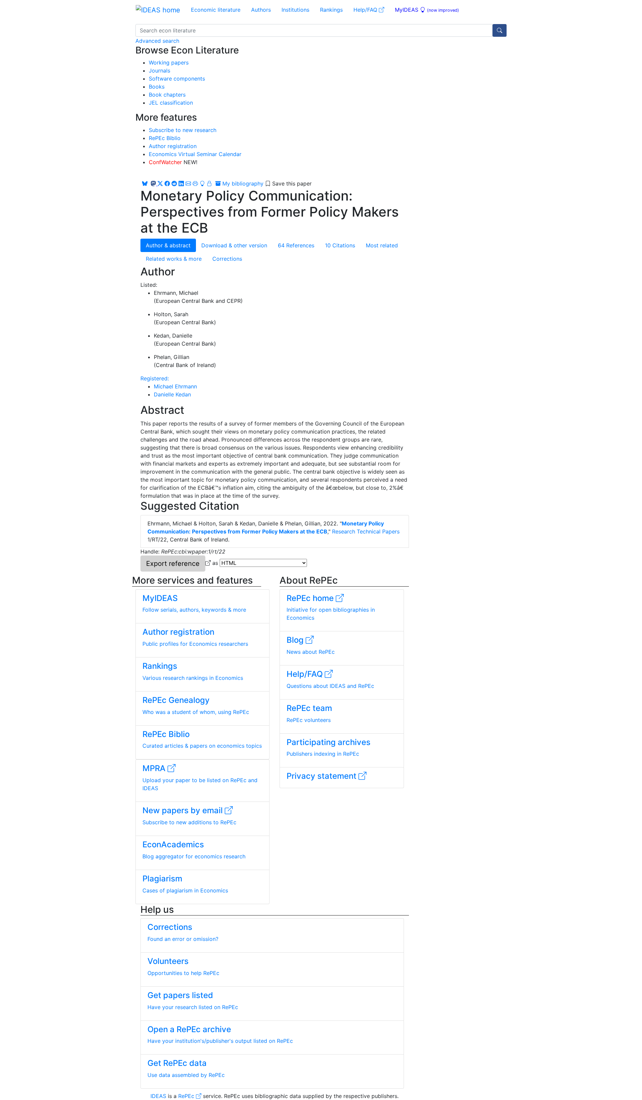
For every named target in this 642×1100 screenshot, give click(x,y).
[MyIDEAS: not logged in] (207, 183)
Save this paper (292, 183)
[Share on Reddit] (174, 183)
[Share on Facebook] (167, 183)
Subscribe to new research (182, 130)
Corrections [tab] (227, 258)
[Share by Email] (188, 183)
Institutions (295, 9)
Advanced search (157, 40)
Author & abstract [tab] (168, 245)
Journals (159, 70)
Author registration (173, 146)
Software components (177, 78)
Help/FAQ (366, 9)
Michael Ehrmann (175, 386)
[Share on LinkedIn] (181, 183)
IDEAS (158, 1096)
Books (157, 86)
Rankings (331, 9)
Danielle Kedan (172, 394)
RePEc (187, 1096)
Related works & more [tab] (174, 258)
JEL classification (171, 102)
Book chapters (167, 94)
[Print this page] (195, 183)
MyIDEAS (427, 9)
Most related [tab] (382, 245)
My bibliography (242, 183)
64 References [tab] (296, 245)
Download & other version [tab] (234, 245)
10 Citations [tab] (340, 245)
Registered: (154, 378)
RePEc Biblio (165, 138)
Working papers (169, 62)
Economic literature (215, 9)
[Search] (500, 30)
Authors (261, 9)
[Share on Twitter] (160, 183)
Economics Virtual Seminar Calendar (195, 154)
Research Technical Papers (366, 531)
